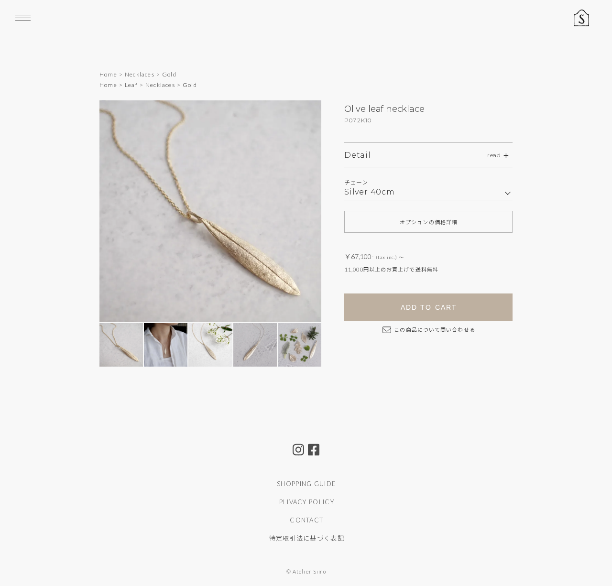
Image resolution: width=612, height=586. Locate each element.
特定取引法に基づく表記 (306, 538)
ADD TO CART (429, 307)
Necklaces (139, 74)
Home (108, 74)
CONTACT (306, 520)
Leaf (131, 84)
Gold (169, 74)
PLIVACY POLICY (306, 502)
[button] (299, 211)
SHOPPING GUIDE (306, 484)
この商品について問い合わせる (434, 329)
